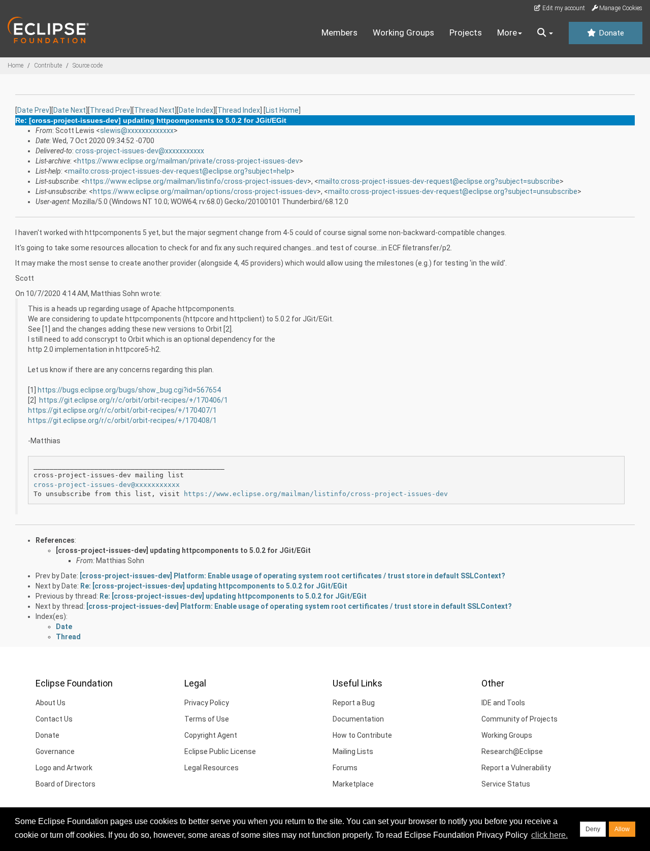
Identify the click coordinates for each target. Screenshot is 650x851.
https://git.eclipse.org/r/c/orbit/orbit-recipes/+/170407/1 (122, 410)
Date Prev (33, 110)
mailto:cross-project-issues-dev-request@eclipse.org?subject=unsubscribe (452, 191)
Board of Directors (65, 784)
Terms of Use (206, 719)
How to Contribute (362, 735)
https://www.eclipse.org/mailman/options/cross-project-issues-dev (205, 191)
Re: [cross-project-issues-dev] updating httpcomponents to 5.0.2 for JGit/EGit (213, 586)
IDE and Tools (503, 703)
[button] (545, 33)
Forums (345, 768)
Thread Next (154, 110)
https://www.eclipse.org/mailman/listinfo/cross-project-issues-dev (196, 181)
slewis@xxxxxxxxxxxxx (137, 130)
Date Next (69, 110)
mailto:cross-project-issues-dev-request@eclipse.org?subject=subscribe (439, 181)
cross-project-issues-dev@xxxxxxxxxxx (139, 151)
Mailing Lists (353, 751)
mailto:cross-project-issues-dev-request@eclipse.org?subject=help (179, 171)
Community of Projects (519, 719)
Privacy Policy (206, 703)
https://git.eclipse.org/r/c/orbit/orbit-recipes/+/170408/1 (122, 420)
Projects (465, 32)
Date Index (196, 110)
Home (15, 65)
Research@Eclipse (512, 751)
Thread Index (238, 110)
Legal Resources (211, 768)
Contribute (48, 65)
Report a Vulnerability (516, 768)
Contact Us (54, 719)
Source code (88, 65)
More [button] (507, 32)
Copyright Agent (210, 735)
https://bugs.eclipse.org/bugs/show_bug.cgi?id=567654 (129, 390)
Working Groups (403, 32)
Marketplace (353, 784)
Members (339, 32)
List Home (282, 110)
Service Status (505, 784)
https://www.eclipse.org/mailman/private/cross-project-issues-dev (188, 161)
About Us (51, 703)
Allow (622, 829)
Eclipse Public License (220, 751)
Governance (55, 751)
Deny (593, 829)
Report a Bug (354, 703)
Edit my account (563, 8)
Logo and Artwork (64, 768)
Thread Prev (110, 110)
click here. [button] (549, 835)
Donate (610, 33)
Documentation (358, 719)
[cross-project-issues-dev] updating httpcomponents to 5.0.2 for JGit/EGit (183, 550)
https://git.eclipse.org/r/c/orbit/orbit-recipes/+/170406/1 (133, 400)
